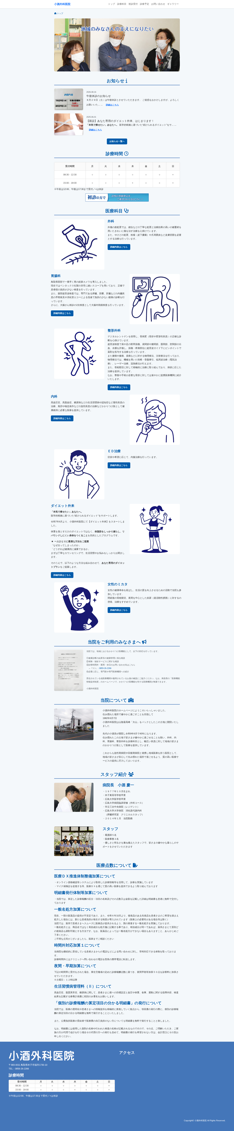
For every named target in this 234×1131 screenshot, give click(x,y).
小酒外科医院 (62, 4)
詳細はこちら (112, 105)
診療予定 (144, 4)
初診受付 (133, 4)
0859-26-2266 (105, 668)
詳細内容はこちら (119, 247)
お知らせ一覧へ (117, 141)
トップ (111, 4)
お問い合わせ (158, 4)
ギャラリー (173, 4)
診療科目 (121, 4)
